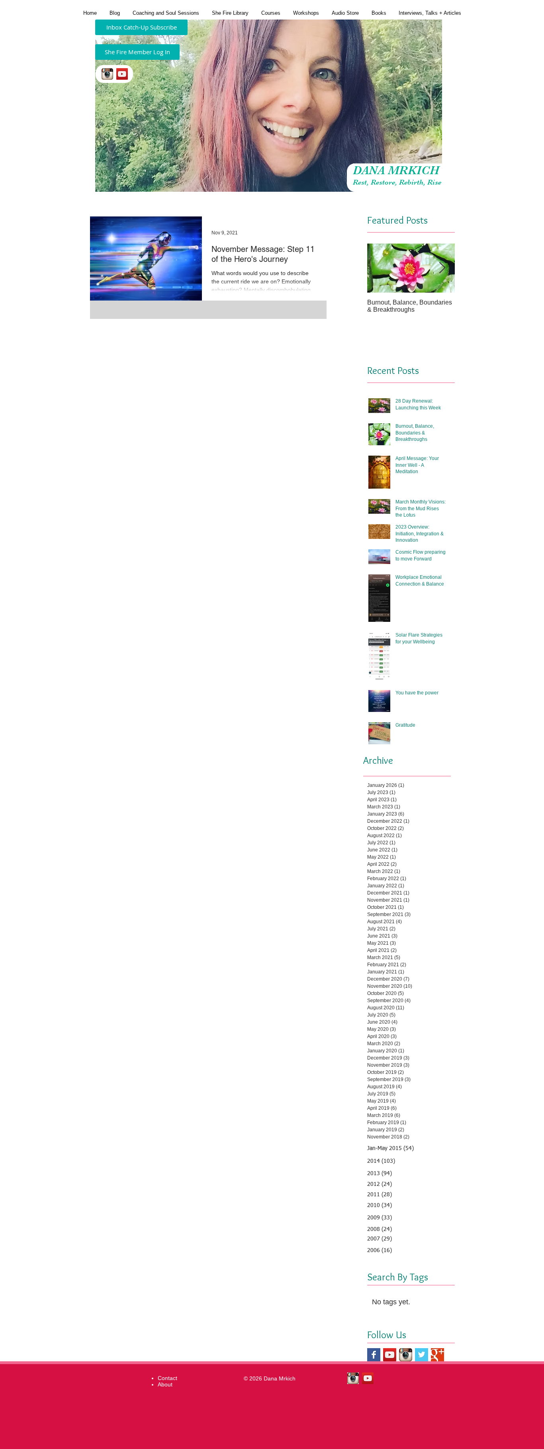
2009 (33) (379, 1218)
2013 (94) (379, 1173)
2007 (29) (379, 1239)
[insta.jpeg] (107, 74)
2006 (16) (379, 1250)
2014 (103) (381, 1161)
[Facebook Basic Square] (373, 1354)
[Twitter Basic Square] (421, 1354)
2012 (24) (379, 1184)
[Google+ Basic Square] (437, 1354)
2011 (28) (379, 1194)
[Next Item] (442, 268)
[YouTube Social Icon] (122, 74)
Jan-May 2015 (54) (390, 1148)
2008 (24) (379, 1229)
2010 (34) (379, 1205)
